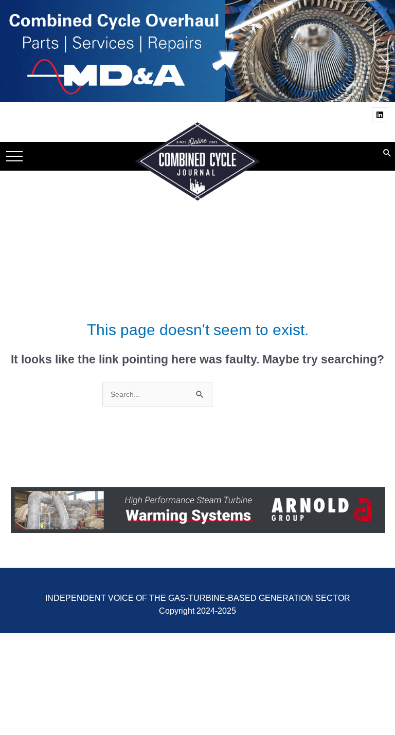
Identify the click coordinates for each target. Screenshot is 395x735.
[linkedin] (381, 114)
